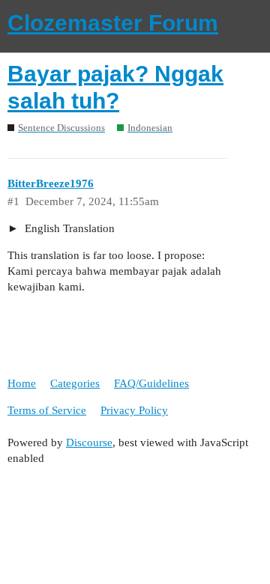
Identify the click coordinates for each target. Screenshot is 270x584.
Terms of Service (47, 410)
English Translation (68, 228)
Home (22, 383)
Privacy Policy (134, 410)
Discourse (89, 442)
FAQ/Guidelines (151, 383)
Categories (75, 383)
